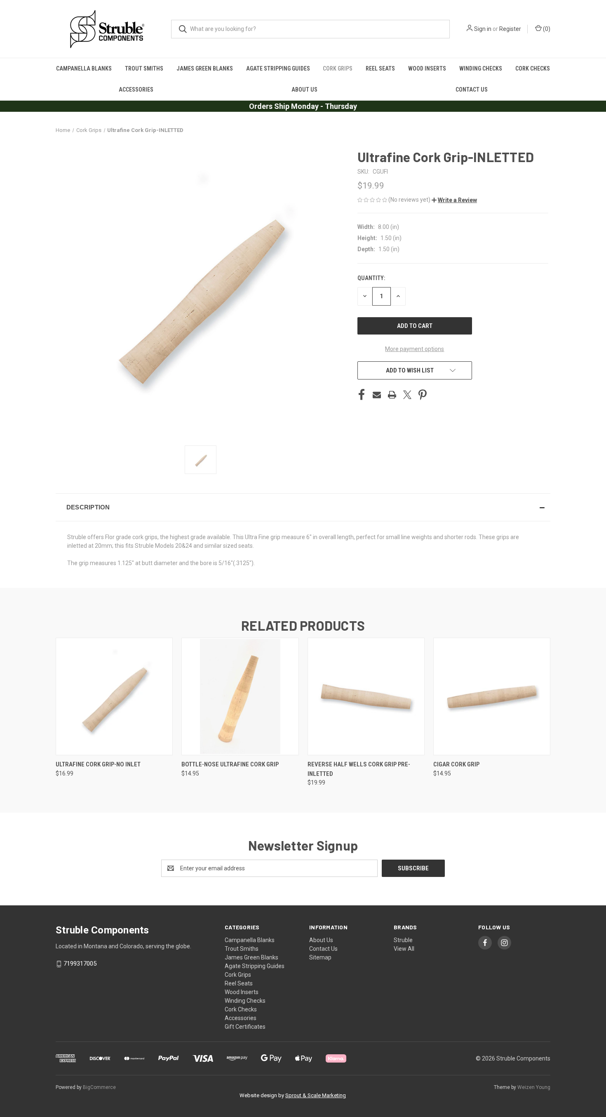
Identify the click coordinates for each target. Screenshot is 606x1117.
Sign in (482, 29)
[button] (454, 200)
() (546, 29)
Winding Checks (480, 68)
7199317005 (79, 963)
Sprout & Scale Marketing (315, 1095)
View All (404, 948)
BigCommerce (99, 1087)
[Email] (377, 395)
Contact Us (472, 89)
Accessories (136, 89)
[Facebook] (361, 395)
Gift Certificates (245, 1026)
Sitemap (320, 957)
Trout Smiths (144, 68)
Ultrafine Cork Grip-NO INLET (98, 764)
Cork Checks (532, 68)
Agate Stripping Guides (278, 68)
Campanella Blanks (84, 68)
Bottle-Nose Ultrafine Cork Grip (230, 764)
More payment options (414, 349)
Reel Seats (380, 68)
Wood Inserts (427, 68)
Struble (403, 940)
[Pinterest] (422, 395)
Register (510, 29)
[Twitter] (407, 395)
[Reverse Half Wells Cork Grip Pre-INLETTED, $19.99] (366, 696)
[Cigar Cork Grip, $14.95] (492, 696)
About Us (304, 89)
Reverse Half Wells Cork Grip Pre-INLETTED (359, 769)
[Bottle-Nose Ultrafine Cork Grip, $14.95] (240, 696)
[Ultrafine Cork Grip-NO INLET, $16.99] (114, 696)
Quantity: (371, 278)
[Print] (392, 395)
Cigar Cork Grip (456, 764)
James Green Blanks (204, 68)
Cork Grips (337, 68)
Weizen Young (533, 1087)
